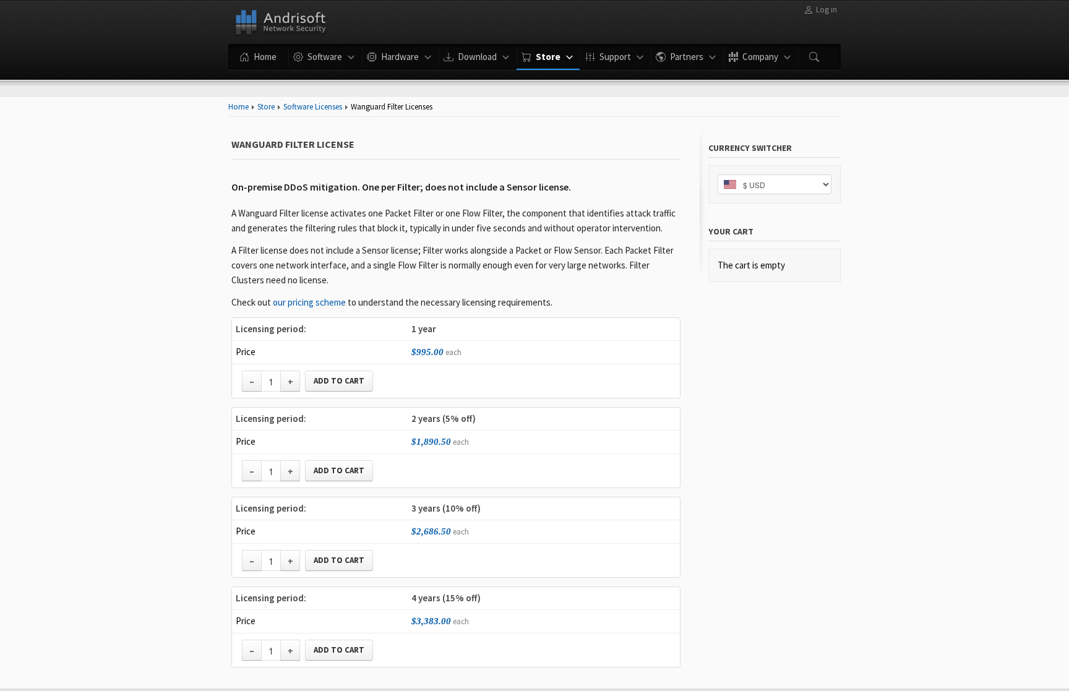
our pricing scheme (309, 302)
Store (266, 106)
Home (238, 106)
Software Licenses (312, 106)
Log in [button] (826, 9)
